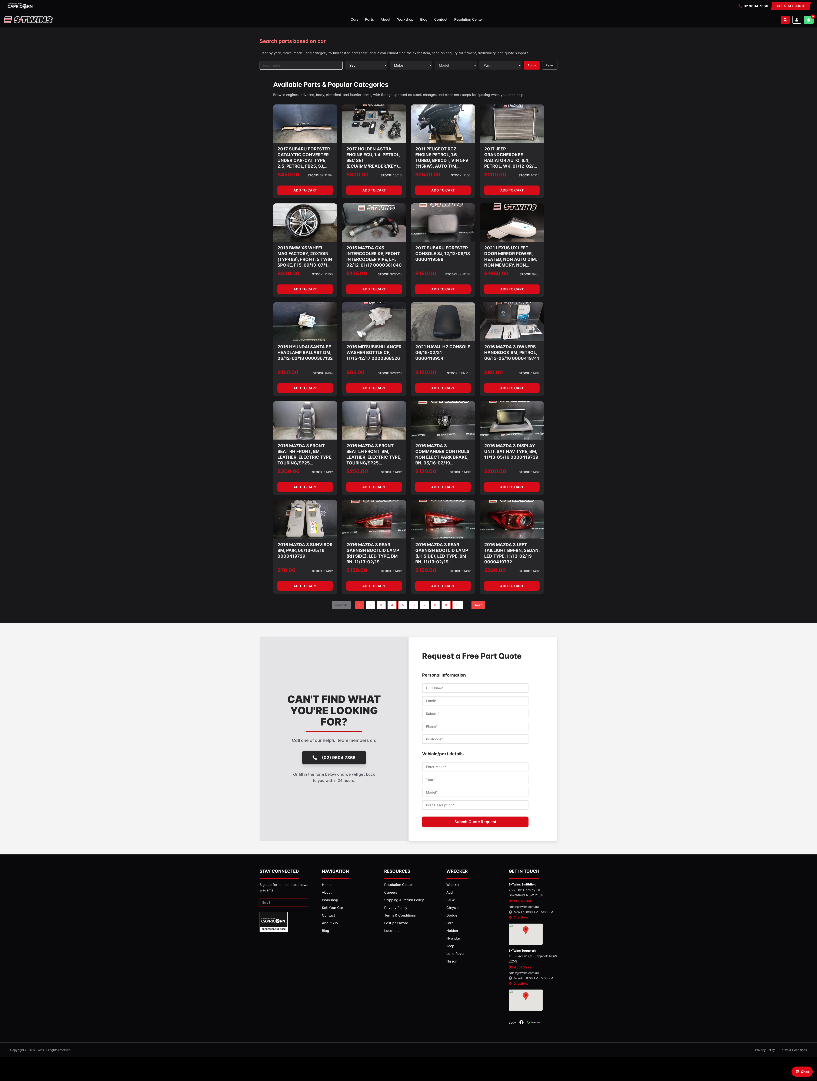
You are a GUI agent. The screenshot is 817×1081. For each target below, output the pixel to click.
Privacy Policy (765, 1050)
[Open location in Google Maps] (526, 934)
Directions (520, 917)
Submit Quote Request (475, 822)
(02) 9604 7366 (339, 757)
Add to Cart (305, 190)
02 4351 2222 (520, 967)
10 (457, 605)
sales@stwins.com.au (524, 906)
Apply (532, 65)
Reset (550, 65)
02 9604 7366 (756, 6)
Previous (341, 605)
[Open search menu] (785, 20)
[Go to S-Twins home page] (28, 20)
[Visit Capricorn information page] (20, 6)
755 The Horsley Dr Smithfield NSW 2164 (526, 892)
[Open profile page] (796, 20)
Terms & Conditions (793, 1050)
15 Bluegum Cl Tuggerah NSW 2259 (533, 958)
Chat (805, 1072)
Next (478, 605)
